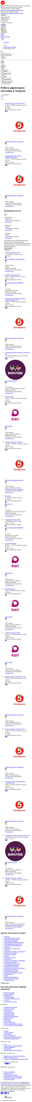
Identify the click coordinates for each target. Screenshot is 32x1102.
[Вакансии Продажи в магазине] (17, 370)
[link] (3, 30)
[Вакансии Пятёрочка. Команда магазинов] (17, 126)
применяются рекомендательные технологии (15, 1083)
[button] (2, 33)
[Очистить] (3, 57)
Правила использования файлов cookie (12, 13)
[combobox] (8, 54)
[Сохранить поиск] (2, 62)
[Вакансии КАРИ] (17, 415)
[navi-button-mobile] (2, 38)
